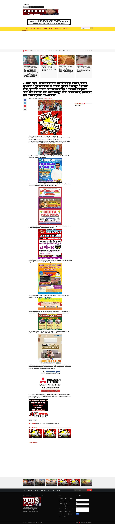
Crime (60, 50)
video (60, 516)
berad (71, 498)
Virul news (69, 50)
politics (60, 514)
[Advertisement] (57, 40)
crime (65, 501)
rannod (65, 514)
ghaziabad (61, 503)
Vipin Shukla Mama (48, 98)
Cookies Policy (25, 30)
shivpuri (35, 420)
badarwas (37, 50)
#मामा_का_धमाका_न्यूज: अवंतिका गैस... (86, 484)
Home (27, 28)
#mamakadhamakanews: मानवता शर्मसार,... (63, 484)
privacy (51, 28)
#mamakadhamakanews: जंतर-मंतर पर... (28, 484)
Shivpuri (45, 28)
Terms (48, 490)
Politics (56, 50)
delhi (69, 501)
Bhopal (39, 28)
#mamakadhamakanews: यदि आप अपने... (74, 484)
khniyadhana (61, 506)
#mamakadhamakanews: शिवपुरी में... (51, 484)
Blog (53, 490)
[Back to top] (112, 521)
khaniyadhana (51, 50)
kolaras (31, 50)
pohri (41, 50)
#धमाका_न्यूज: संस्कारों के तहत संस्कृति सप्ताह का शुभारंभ (47, 423)
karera (45, 50)
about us (65, 28)
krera (60, 509)
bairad (66, 498)
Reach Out (43, 490)
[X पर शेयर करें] (25, 103)
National (32, 28)
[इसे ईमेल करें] (25, 109)
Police (64, 50)
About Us (30, 490)
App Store (36, 490)
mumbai (65, 509)
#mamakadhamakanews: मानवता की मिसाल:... (39, 484)
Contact (58, 490)
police (70, 511)
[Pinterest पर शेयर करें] (25, 106)
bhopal (60, 501)
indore (30, 420)
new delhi (71, 509)
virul (64, 516)
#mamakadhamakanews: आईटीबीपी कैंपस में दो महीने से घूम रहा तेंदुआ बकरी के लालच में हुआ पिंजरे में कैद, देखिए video (49, 68)
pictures (60, 511)
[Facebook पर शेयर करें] (25, 100)
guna (66, 503)
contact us (58, 28)
